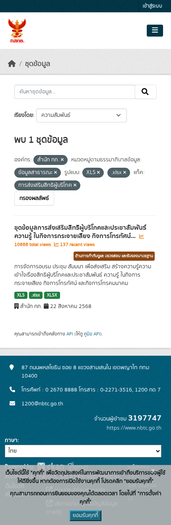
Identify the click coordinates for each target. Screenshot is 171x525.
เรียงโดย (23, 115)
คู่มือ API (92, 333)
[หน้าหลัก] (12, 64)
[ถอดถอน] (62, 160)
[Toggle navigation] (155, 31)
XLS (21, 295)
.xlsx (35, 295)
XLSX (52, 295)
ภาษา (11, 440)
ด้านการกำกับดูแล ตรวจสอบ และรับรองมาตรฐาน (114, 256)
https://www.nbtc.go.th (134, 428)
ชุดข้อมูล (37, 64)
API (69, 333)
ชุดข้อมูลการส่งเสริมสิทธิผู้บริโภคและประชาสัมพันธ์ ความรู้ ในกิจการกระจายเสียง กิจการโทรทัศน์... (80, 232)
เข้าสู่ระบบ (152, 6)
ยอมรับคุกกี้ (85, 515)
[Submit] (146, 92)
